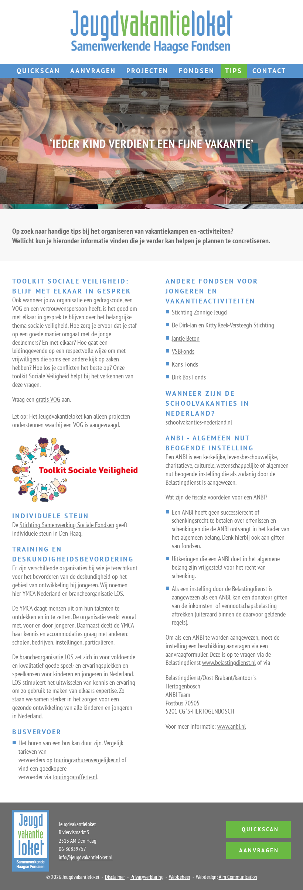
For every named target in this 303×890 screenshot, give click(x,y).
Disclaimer (115, 876)
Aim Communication (238, 876)
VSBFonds (183, 351)
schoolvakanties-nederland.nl (199, 422)
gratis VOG (48, 399)
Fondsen (197, 70)
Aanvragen (93, 70)
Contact (269, 70)
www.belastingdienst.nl (229, 662)
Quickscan (38, 70)
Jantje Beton (186, 338)
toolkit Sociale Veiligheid (40, 376)
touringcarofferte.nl (74, 777)
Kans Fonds (185, 364)
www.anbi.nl (231, 726)
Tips (233, 70)
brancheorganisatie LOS (47, 657)
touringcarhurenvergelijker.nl (87, 760)
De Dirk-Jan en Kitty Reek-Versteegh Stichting (223, 325)
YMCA (26, 608)
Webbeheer (179, 876)
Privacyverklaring (146, 876)
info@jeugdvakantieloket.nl (86, 857)
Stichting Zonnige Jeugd (199, 312)
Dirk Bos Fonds (189, 377)
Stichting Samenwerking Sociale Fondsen (67, 524)
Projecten (147, 70)
